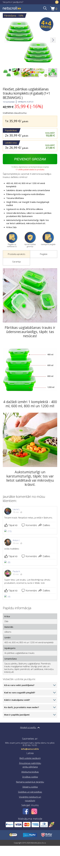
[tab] (16, 254)
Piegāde (43, 254)
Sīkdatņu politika (30, 786)
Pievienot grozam (30, 159)
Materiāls (8, 626)
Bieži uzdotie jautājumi (30, 758)
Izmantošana (10, 658)
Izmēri (7, 637)
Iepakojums (9, 648)
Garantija (16, 261)
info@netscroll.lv (30, 749)
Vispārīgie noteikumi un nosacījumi (30, 798)
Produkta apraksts (16, 254)
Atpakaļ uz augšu (28, 727)
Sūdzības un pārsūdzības (30, 791)
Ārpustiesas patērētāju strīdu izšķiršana (30, 765)
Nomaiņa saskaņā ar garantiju (30, 781)
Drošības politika (30, 776)
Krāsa (7, 616)
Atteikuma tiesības (30, 771)
